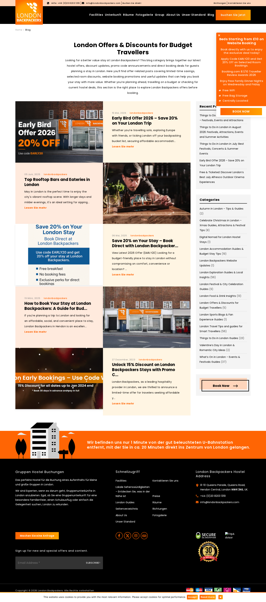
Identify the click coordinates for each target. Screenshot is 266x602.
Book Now (221, 385)
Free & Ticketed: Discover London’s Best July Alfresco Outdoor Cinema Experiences (222, 177)
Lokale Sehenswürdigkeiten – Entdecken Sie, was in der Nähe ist (133, 491)
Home (18, 29)
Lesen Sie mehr (123, 146)
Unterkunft (113, 15)
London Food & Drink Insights (218, 296)
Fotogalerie (144, 15)
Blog (211, 15)
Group (159, 15)
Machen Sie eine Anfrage (37, 536)
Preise (156, 496)
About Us (173, 15)
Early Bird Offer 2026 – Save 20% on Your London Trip (145, 120)
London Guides (125, 502)
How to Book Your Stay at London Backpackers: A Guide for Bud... (57, 306)
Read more (208, 597)
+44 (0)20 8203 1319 (213, 496)
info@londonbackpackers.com (219, 502)
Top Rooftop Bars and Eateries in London (57, 182)
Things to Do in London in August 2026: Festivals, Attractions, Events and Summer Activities (221, 132)
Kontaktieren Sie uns (239, 3)
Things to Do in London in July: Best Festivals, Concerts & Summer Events (222, 148)
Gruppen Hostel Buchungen (39, 472)
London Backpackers (50, 590)
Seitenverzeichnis (127, 509)
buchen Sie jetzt (233, 15)
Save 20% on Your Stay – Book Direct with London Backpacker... (145, 243)
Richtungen (220, 3)
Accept (192, 597)
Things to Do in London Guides (219, 338)
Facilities (96, 15)
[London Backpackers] (29, 12)
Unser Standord (194, 15)
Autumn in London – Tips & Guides (221, 208)
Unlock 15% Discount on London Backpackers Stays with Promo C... (143, 370)
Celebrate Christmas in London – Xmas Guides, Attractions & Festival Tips (222, 225)
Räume (128, 15)
